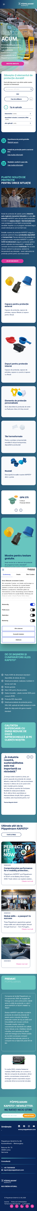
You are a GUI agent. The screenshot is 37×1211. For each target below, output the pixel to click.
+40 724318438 (9, 1168)
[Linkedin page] (19, 1126)
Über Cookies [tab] (30, 574)
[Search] (27, 1206)
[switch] (32, 609)
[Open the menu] (4, 4)
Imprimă (6, 1201)
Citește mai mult (27, 881)
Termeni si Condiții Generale (12, 1203)
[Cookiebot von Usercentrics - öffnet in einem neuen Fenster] (27, 570)
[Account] (16, 1206)
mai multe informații (15, 155)
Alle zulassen (19, 628)
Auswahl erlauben (18, 634)
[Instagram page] (29, 1126)
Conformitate (26, 1203)
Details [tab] (18, 574)
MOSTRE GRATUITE (12, 63)
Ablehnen (18, 640)
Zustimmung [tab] (6, 574)
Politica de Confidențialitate (19, 1201)
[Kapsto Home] (26, 4)
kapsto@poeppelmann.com (14, 1170)
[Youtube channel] (34, 1126)
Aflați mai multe (12, 261)
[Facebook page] (24, 1126)
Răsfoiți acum (13, 142)
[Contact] (32, 1206)
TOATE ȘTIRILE (11, 834)
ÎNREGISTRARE (29, 1115)
